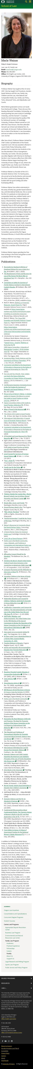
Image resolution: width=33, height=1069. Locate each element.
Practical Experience (13, 946)
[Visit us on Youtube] (5, 1041)
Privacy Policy (5, 1053)
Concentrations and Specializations (15, 914)
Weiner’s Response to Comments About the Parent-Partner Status (17, 526)
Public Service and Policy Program (16, 967)
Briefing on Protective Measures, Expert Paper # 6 (16, 304)
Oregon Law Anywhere (11, 910)
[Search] (26, 2)
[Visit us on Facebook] (2, 1041)
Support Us (10, 959)
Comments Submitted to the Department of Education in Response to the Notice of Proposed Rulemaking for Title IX (17, 367)
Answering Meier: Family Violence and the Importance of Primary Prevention (17, 359)
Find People (4, 1061)
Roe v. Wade (8, 461)
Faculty (9, 953)
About (3, 1058)
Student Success (9, 921)
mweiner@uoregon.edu (14, 70)
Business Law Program (12, 933)
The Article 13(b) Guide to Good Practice (17, 414)
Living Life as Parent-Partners (13, 538)
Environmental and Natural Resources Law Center (14, 937)
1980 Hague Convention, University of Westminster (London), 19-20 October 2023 (16, 349)
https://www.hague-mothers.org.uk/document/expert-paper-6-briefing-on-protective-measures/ (17, 311)
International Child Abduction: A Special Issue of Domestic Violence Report (17, 419)
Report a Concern (6, 1046)
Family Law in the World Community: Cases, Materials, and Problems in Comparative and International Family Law (17, 543)
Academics (7, 907)
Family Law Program (12, 941)
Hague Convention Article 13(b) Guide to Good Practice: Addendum (17, 404)
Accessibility (4, 1051)
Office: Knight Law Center (8, 1019)
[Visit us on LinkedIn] (11, 1041)
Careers (9, 951)
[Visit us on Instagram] (8, 1041)
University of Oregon (9, 1064)
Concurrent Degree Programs (13, 917)
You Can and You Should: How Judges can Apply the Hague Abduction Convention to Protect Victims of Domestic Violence (17, 377)
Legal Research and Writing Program (17, 962)
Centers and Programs (11, 924)
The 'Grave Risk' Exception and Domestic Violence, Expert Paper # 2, (17, 320)
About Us (10, 956)
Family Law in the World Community (15, 699)
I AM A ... (4, 988)
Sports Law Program (12, 965)
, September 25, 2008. (17, 638)
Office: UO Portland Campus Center (11, 1033)
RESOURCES (5, 983)
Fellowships (11, 948)
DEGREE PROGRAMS (8, 978)
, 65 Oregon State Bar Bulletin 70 (17, 691)
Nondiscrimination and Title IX (10, 1048)
